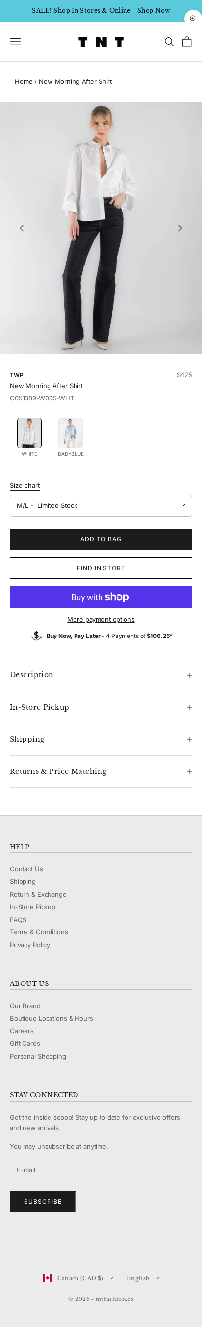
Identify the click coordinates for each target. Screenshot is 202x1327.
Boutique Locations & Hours (51, 1018)
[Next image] (180, 228)
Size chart (25, 485)
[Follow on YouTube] (66, 1245)
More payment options (100, 619)
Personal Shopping (38, 1056)
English (138, 1278)
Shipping (23, 881)
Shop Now (153, 10)
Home (23, 81)
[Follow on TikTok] (91, 1245)
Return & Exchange (38, 894)
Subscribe (43, 1201)
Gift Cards (25, 1043)
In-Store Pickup (32, 907)
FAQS (18, 920)
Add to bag (101, 539)
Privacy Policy (30, 945)
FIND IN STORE (101, 568)
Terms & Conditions (39, 932)
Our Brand (25, 1005)
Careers (22, 1031)
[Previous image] (21, 228)
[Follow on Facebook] (15, 1245)
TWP (17, 375)
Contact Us (26, 869)
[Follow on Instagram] (40, 1245)
